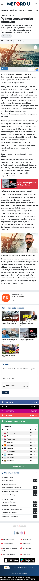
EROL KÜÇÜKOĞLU (18, 296)
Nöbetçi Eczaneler (8, 539)
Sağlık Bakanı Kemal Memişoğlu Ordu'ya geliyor (26, 323)
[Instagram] (21, 532)
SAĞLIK (11, 15)
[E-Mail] (13, 300)
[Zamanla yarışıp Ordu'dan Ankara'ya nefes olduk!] (10, 315)
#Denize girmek (6, 36)
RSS (7, 567)
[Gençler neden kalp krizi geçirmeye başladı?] (10, 333)
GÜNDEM (4, 10)
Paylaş (5, 69)
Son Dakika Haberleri (9, 554)
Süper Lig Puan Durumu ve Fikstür (10, 549)
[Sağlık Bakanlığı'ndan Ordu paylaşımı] (29, 333)
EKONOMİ (22, 10)
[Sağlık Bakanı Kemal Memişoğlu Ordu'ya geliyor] (29, 315)
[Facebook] (14, 532)
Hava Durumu (27, 539)
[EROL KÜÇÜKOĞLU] (6, 298)
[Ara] (36, 4)
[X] (17, 532)
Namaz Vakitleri (8, 543)
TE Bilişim (24, 573)
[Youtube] (24, 532)
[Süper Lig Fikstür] (36, 473)
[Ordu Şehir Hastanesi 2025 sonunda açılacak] (10, 349)
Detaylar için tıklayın (19, 466)
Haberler (4, 15)
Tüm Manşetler (26, 548)
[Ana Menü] (2, 4)
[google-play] (28, 560)
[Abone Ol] (36, 69)
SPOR (30, 10)
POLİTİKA (13, 10)
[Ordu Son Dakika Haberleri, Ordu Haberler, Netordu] (18, 3)
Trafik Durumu (26, 543)
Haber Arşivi (26, 554)
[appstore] (11, 560)
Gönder (5, 392)
